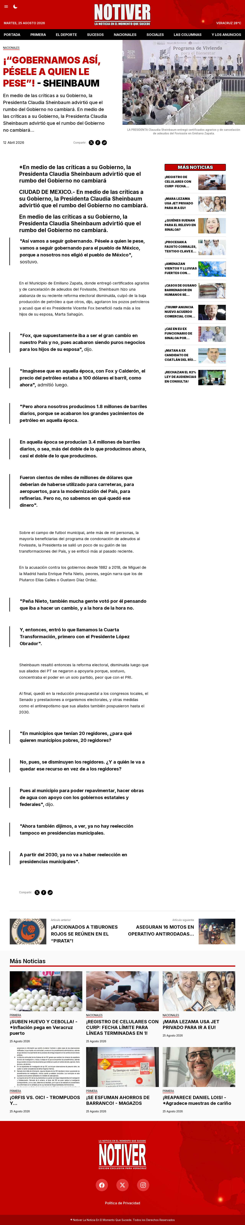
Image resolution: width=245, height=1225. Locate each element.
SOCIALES (155, 34)
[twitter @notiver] (122, 1185)
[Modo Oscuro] (15, 6)
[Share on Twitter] (91, 142)
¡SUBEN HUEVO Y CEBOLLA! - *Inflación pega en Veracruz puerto (44, 1027)
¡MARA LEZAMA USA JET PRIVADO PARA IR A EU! (179, 203)
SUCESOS (95, 34)
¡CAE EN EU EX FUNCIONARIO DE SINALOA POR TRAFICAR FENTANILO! (178, 338)
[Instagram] (143, 1185)
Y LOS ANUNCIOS (226, 34)
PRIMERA (38, 34)
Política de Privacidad (122, 1203)
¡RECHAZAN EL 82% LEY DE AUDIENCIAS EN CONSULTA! (180, 376)
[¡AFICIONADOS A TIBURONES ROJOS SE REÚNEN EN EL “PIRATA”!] (28, 931)
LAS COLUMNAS (188, 34)
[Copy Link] (104, 142)
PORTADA (12, 34)
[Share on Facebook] (98, 142)
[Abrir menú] (6, 6)
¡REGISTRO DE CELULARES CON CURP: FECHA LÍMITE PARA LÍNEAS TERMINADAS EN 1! (122, 1027)
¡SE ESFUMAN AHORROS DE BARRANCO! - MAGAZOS (118, 1100)
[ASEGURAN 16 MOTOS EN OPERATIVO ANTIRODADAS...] (217, 931)
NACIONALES (125, 34)
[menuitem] (123, 1203)
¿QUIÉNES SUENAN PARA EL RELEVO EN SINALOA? (180, 224)
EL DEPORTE (66, 34)
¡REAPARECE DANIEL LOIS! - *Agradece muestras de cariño (197, 1100)
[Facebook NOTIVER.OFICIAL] (102, 1185)
